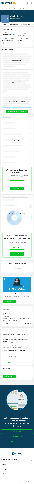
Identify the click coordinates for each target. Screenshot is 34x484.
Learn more (9, 301)
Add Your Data (17, 182)
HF (20, 8)
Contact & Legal (5, 473)
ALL (31, 8)
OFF (27, 8)
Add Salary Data (17, 431)
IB (14, 8)
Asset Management (8, 318)
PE (17, 8)
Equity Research (18, 318)
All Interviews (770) (13, 24)
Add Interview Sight (17, 436)
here (29, 175)
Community (4, 464)
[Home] (6, 2)
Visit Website (8, 314)
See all (9, 362)
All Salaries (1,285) (25, 24)
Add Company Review (17, 442)
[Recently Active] (3, 8)
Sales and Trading (12, 320)
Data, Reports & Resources (7, 469)
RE (23, 8)
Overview (4, 24)
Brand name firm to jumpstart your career (11, 334)
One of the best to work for (8, 355)
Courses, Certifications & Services (9, 459)
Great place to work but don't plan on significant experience (14, 339)
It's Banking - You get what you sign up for (11, 350)
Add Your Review (9, 376)
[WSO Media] (10, 8)
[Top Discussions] (6, 8)
